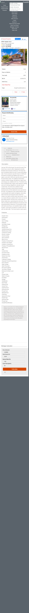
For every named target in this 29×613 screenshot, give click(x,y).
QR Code (18, 38)
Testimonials (14, 17)
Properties (5, 10)
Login (24, 39)
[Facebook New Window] (23, 2)
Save (23, 92)
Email (14, 108)
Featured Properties (6, 38)
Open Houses (14, 11)
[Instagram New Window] (27, 2)
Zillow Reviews (14, 18)
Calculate (14, 369)
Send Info (14, 132)
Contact (14, 20)
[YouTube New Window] (25, 2)
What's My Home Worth (14, 23)
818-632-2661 (7, 108)
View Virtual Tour (6, 84)
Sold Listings (14, 13)
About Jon (14, 15)
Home (4, 5)
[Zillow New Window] (28, 2)
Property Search (4, 6)
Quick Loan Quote (15, 25)
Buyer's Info (14, 28)
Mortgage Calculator (14, 27)
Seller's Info (14, 30)
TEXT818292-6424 (10, 141)
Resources (14, 22)
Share (16, 92)
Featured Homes (4, 8)
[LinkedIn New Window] (24, 2)
